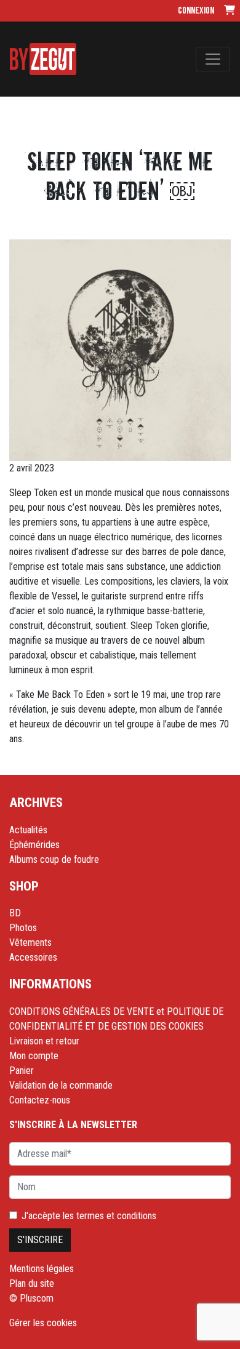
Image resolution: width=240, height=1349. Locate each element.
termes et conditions (116, 1216)
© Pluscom (31, 1298)
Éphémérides (34, 845)
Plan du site (31, 1283)
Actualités (28, 830)
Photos (23, 928)
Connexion (196, 11)
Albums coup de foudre (54, 859)
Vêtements (30, 942)
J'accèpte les (89, 1216)
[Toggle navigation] (213, 59)
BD (15, 913)
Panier (21, 1070)
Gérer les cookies (43, 1323)
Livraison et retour (44, 1041)
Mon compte (33, 1056)
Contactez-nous (39, 1100)
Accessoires (33, 957)
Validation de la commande (61, 1085)
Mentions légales (41, 1269)
